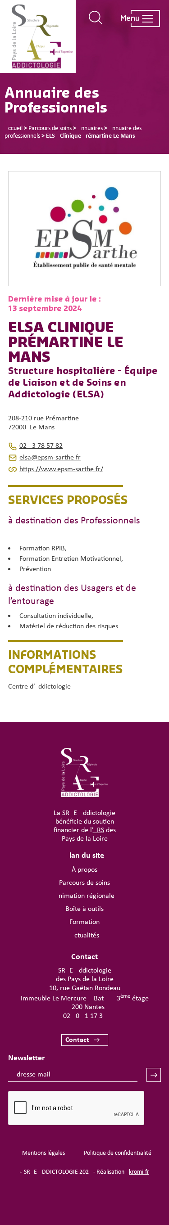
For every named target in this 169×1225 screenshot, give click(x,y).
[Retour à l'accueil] (42, 36)
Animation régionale (84, 896)
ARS (98, 830)
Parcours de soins (84, 883)
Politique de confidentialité (117, 1153)
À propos (84, 870)
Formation (84, 922)
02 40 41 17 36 (84, 1016)
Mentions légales (43, 1153)
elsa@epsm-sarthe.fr (50, 457)
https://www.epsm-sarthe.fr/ (61, 469)
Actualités (84, 935)
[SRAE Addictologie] (84, 795)
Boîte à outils (84, 909)
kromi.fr (139, 1172)
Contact (77, 1040)
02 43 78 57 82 (41, 446)
